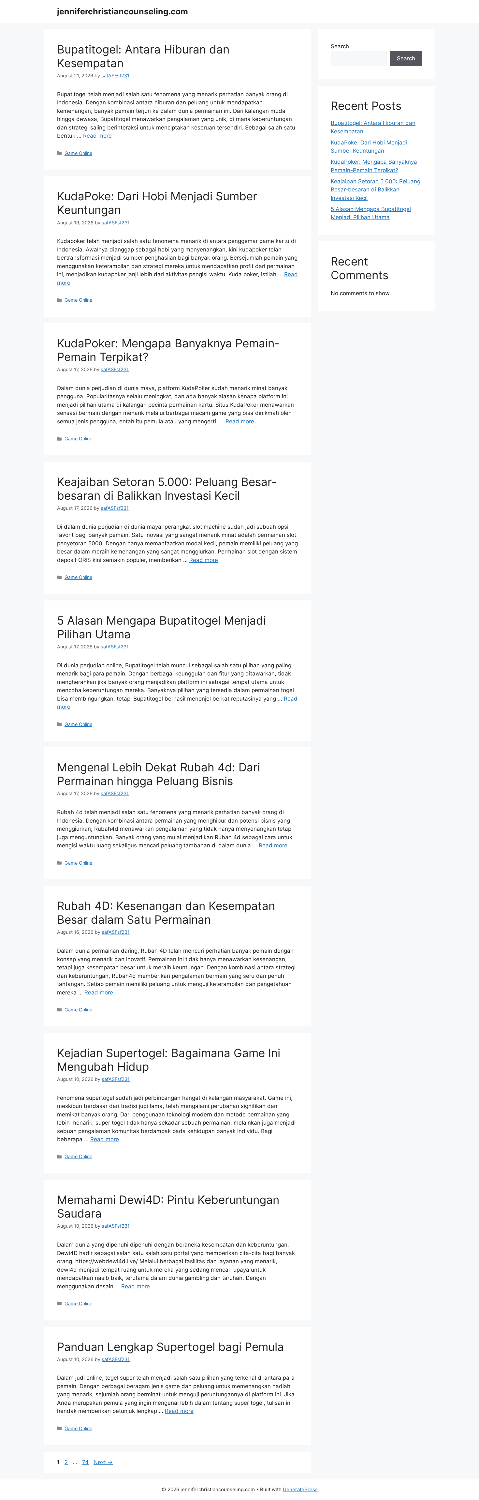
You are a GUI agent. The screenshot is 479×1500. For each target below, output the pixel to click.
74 (86, 1462)
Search (340, 46)
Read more (97, 135)
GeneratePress (300, 1489)
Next (103, 1462)
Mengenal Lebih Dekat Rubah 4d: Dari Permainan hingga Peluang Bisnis (158, 774)
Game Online (78, 153)
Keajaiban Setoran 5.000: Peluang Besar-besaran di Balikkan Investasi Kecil (167, 488)
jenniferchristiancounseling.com (122, 11)
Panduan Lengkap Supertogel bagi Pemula (170, 1347)
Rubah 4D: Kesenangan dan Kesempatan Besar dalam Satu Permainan (166, 912)
